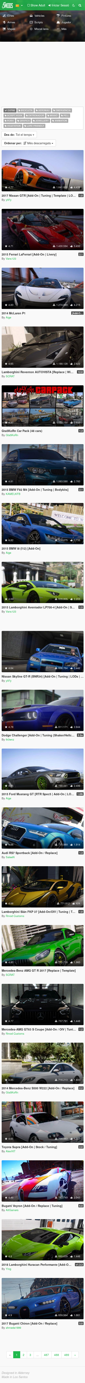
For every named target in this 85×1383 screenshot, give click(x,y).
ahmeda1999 (13, 1328)
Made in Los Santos (15, 1377)
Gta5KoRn (12, 435)
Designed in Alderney (16, 1373)
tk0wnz (10, 739)
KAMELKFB (13, 494)
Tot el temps (18, 135)
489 (66, 1355)
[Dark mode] (74, 5)
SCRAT (10, 376)
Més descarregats (28, 143)
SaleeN (10, 857)
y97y (9, 200)
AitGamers (12, 1210)
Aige (8, 317)
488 (56, 1355)
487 (46, 1355)
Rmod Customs (15, 916)
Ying (8, 1269)
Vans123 (11, 258)
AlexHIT (10, 1151)
